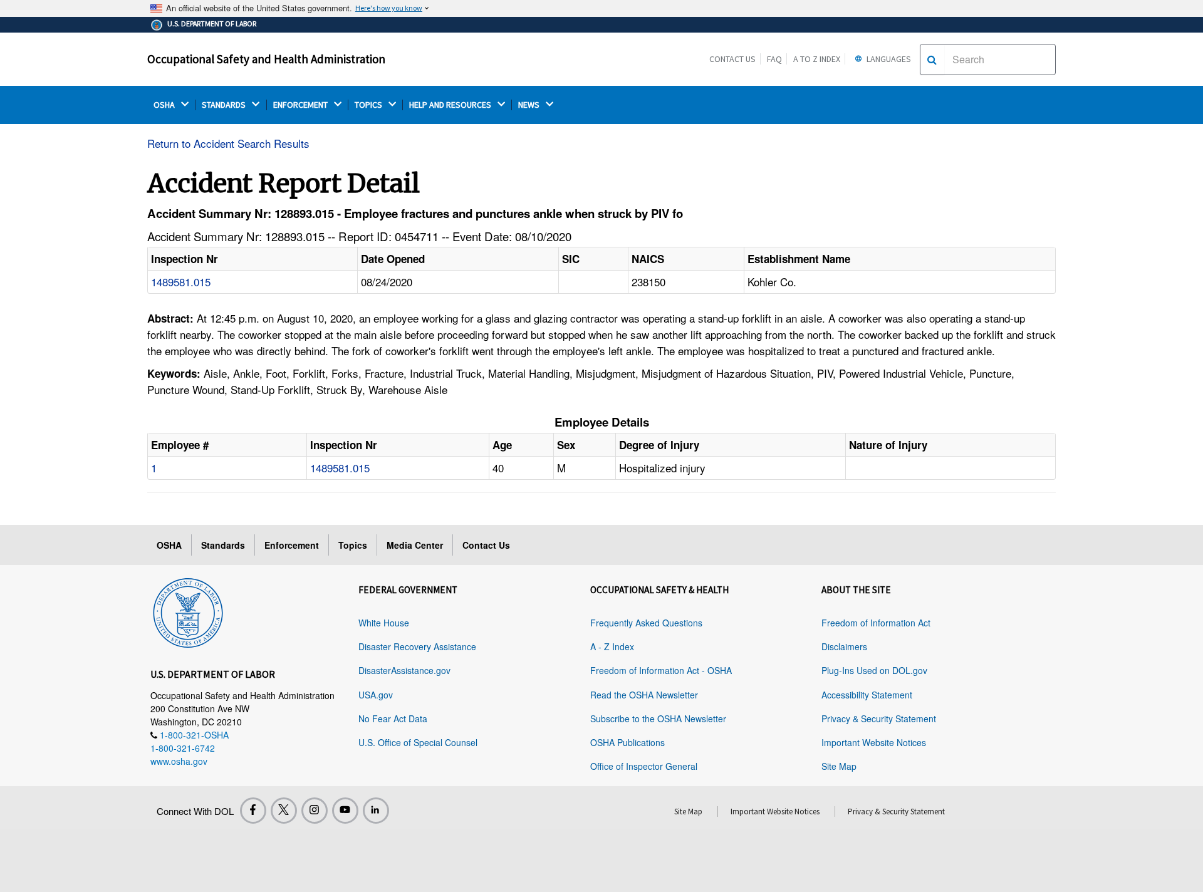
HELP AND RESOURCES (451, 105)
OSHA (165, 105)
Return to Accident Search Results (228, 143)
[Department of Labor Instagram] (314, 810)
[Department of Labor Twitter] (284, 810)
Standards (223, 545)
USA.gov (375, 694)
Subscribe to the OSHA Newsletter (658, 718)
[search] (932, 59)
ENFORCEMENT (301, 105)
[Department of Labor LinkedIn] (376, 810)
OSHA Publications (627, 742)
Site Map (839, 766)
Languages (888, 59)
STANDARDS (224, 105)
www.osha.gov (178, 761)
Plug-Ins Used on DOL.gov (874, 670)
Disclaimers (844, 646)
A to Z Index (816, 59)
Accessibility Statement (866, 694)
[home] (188, 610)
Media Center (415, 545)
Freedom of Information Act (875, 622)
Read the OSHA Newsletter (644, 694)
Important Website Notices (873, 742)
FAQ (774, 59)
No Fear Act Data (392, 718)
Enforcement (291, 545)
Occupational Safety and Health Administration (266, 58)
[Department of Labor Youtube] (345, 810)
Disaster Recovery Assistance (417, 646)
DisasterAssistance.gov (404, 670)
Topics (352, 545)
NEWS (529, 105)
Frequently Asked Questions (646, 622)
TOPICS (369, 105)
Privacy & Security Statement (878, 718)
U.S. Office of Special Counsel (417, 742)
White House (383, 622)
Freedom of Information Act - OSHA (661, 670)
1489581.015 (181, 281)
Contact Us (732, 59)
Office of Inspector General (643, 766)
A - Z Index (612, 646)
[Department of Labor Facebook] (253, 810)
